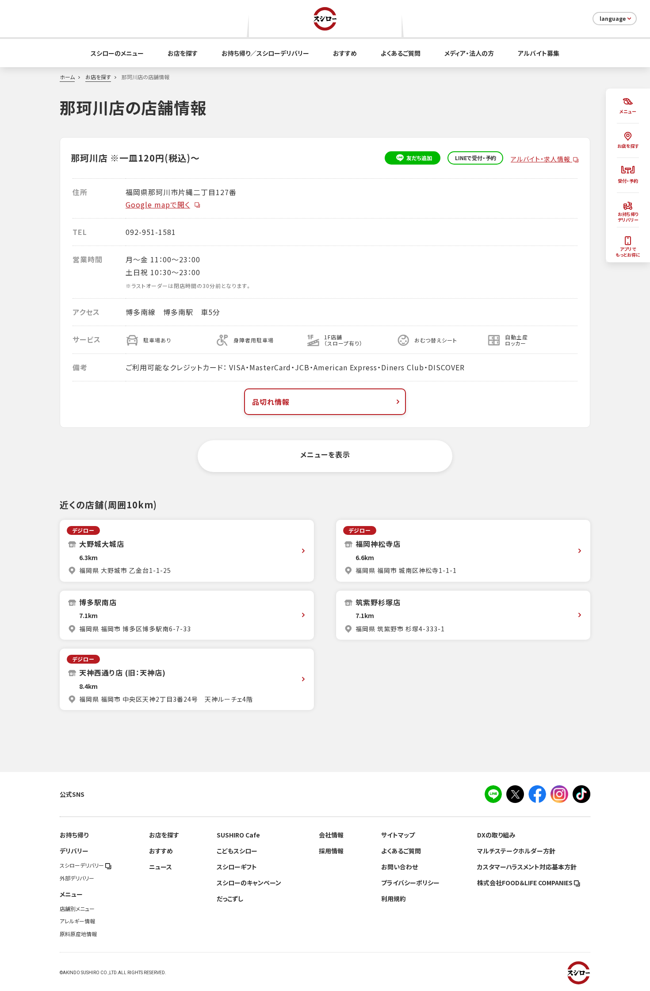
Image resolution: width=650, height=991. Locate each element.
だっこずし (230, 898)
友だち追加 (419, 158)
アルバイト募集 (538, 53)
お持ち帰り (74, 834)
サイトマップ (398, 834)
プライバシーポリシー (410, 882)
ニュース (160, 866)
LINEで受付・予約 (475, 158)
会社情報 (331, 834)
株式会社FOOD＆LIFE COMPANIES (525, 882)
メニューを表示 (325, 454)
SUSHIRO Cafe (238, 834)
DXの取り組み (496, 834)
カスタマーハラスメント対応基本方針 (527, 866)
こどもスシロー (237, 850)
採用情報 (331, 850)
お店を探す (183, 53)
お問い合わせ (399, 866)
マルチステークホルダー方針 (516, 850)
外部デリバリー (77, 878)
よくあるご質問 (401, 53)
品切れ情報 (271, 401)
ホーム (67, 77)
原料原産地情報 (78, 934)
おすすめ (345, 53)
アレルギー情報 (77, 921)
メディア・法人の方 (469, 53)
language (613, 19)
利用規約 (393, 898)
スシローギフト (237, 866)
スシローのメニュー (117, 53)
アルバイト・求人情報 (541, 158)
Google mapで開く (158, 204)
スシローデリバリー (82, 865)
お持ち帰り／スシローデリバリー (265, 53)
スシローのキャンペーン (249, 882)
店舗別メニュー (77, 909)
